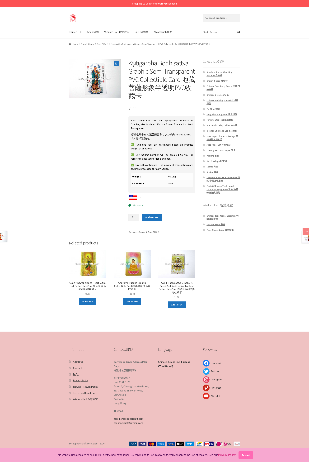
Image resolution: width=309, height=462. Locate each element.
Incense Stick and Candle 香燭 (221, 130)
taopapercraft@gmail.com (128, 422)
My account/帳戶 (163, 31)
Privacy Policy (80, 380)
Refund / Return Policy (85, 386)
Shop (83, 44)
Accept (246, 455)
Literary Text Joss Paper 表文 (221, 150)
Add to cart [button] (87, 301)
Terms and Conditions (85, 393)
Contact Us (79, 368)
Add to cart (151, 217)
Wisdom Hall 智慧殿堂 (116, 31)
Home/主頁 (75, 31)
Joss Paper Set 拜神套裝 (218, 144)
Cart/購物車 (141, 31)
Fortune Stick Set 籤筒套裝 (219, 119)
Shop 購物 (93, 31)
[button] (116, 63)
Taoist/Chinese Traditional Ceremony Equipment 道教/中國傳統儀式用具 (222, 189)
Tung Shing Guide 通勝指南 (220, 230)
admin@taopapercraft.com (128, 418)
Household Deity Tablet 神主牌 (221, 125)
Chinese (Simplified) (169, 361)
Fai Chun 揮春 (213, 109)
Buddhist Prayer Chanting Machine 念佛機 (219, 74)
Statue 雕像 (212, 172)
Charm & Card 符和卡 (98, 44)
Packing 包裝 (212, 155)
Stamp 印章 (212, 166)
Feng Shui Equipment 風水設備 (221, 114)
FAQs (76, 374)
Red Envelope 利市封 (216, 161)
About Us (78, 361)
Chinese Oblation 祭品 (217, 94)
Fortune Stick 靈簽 (215, 224)
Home (75, 44)
